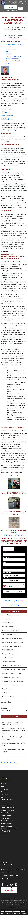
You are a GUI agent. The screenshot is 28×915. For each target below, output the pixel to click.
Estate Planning (6, 693)
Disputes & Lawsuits (6, 815)
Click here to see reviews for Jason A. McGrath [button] (14, 36)
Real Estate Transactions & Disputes (12, 673)
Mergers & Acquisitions (8, 661)
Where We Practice (6, 791)
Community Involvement (13, 61)
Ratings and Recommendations (14, 44)
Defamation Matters (7, 689)
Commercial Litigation (8, 622)
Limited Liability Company (7, 807)
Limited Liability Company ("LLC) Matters (13, 681)
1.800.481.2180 (10, 10)
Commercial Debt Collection (10, 650)
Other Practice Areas (6, 826)
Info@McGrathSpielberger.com (14, 601)
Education (9, 54)
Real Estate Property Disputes (10, 630)
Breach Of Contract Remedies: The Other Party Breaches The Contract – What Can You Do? (13, 731)
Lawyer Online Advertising (6, 913)
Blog (2, 797)
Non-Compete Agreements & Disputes (12, 638)
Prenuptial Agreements (7, 823)
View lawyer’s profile (7, 115)
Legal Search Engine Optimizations (18, 911)
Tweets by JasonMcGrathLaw (9, 763)
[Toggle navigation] (20, 8)
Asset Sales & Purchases (8, 658)
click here (18, 906)
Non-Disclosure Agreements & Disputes (13, 642)
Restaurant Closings (7, 654)
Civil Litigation (6, 619)
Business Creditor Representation (11, 665)
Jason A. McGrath (6, 109)
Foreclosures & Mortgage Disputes (11, 677)
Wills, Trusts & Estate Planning (9, 820)
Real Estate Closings (7, 626)
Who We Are (4, 789)
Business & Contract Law (7, 805)
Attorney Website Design (6, 911)
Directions (4, 862)
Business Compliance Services (10, 696)
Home (2, 786)
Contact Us (8, 549)
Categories (4, 708)
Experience (9, 51)
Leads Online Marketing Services (19, 913)
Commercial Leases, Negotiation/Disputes (13, 669)
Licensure (8, 47)
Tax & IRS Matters (5, 818)
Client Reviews (10, 7)
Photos (8, 63)
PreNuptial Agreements (8, 634)
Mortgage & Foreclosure (7, 810)
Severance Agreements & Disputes (11, 646)
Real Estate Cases (5, 813)
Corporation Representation (10, 685)
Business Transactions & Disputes (11, 615)
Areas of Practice (11, 49)
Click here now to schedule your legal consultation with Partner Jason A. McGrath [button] (14, 29)
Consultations (4, 794)
